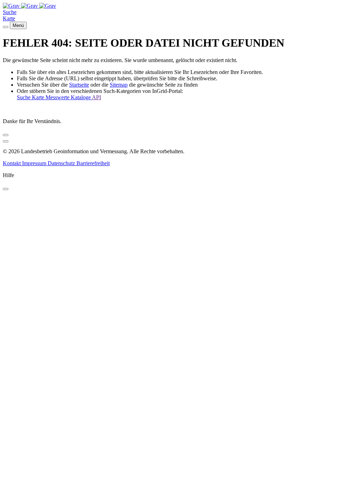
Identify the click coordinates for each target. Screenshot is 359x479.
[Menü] (5, 27)
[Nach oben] (5, 141)
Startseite (79, 85)
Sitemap (119, 85)
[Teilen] (5, 135)
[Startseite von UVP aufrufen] (12, 6)
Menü (18, 25)
